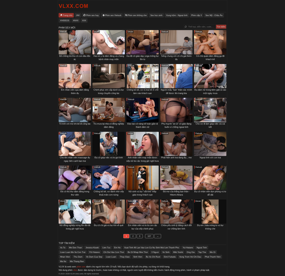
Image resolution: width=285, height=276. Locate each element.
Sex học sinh (156, 15)
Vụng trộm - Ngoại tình (176, 15)
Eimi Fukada (170, 257)
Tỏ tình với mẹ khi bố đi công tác (75, 123)
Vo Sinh (166, 252)
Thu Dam (78, 257)
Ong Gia (191, 252)
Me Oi (212, 252)
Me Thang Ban (77, 261)
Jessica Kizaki (92, 247)
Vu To (62, 247)
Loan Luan (111, 257)
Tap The (202, 252)
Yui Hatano (188, 247)
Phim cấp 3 (196, 15)
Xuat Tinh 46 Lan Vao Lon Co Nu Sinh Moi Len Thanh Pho (151, 247)
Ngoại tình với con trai (210, 157)
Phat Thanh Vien (213, 257)
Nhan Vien (65, 257)
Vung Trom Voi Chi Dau (190, 257)
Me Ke (63, 261)
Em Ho (117, 247)
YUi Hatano (94, 252)
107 (149, 236)
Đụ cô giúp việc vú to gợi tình (109, 157)
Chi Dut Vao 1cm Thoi (113, 252)
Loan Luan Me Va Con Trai (72, 252)
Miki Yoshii (178, 252)
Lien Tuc (106, 247)
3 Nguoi (155, 252)
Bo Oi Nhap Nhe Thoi (138, 252)
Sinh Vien (137, 257)
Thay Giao (125, 257)
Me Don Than (75, 247)
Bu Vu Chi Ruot (153, 257)
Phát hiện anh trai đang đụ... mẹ (176, 157)
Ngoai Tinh (202, 247)
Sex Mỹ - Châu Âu (214, 15)
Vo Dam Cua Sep (94, 257)
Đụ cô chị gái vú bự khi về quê (108, 225)
